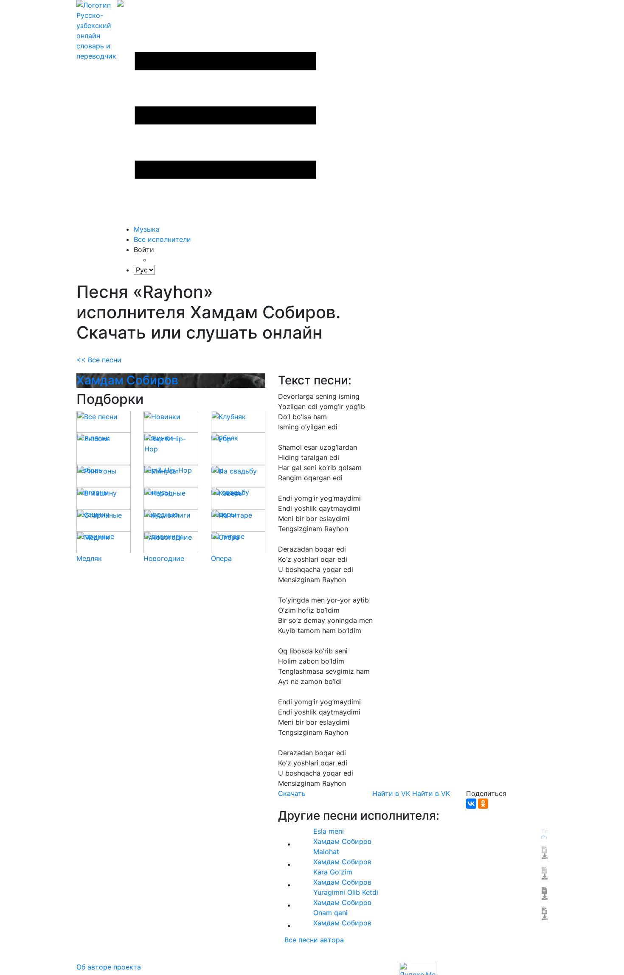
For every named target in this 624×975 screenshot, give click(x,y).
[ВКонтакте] (471, 803)
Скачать (292, 793)
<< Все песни (98, 360)
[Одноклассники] (483, 803)
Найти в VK (391, 793)
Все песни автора (314, 940)
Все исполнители (162, 239)
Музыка (147, 229)
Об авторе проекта (108, 967)
